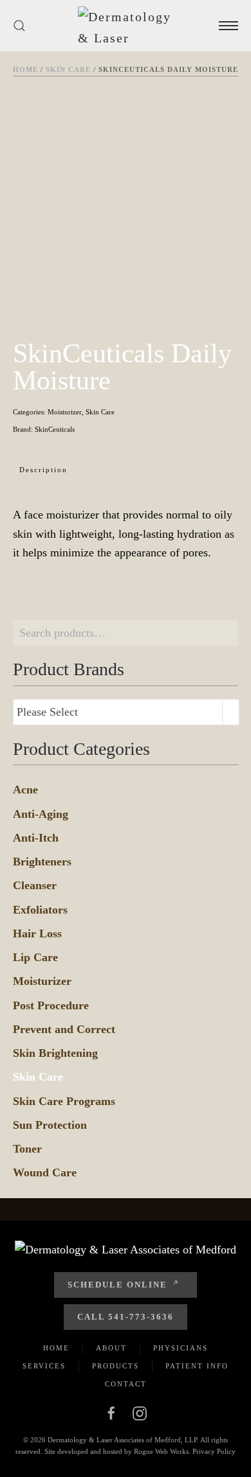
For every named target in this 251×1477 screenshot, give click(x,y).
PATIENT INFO (196, 1366)
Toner (27, 1148)
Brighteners (42, 861)
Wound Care (45, 1172)
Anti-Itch (36, 837)
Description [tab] (43, 469)
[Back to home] (129, 25)
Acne (25, 789)
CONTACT (126, 1384)
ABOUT (111, 1348)
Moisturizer (65, 412)
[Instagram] (139, 1412)
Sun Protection (50, 1125)
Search (225, 633)
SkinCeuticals (55, 429)
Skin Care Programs (64, 1101)
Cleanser (35, 885)
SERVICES (44, 1366)
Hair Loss (37, 933)
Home (25, 69)
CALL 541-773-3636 (125, 1317)
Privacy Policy (214, 1451)
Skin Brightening (55, 1053)
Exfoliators (40, 909)
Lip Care (35, 957)
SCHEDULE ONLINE (117, 1284)
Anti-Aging (40, 814)
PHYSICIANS (180, 1348)
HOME (56, 1348)
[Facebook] (111, 1412)
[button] (19, 25)
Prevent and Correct (64, 1029)
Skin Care (68, 69)
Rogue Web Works (161, 1451)
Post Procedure (51, 1005)
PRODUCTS (115, 1366)
